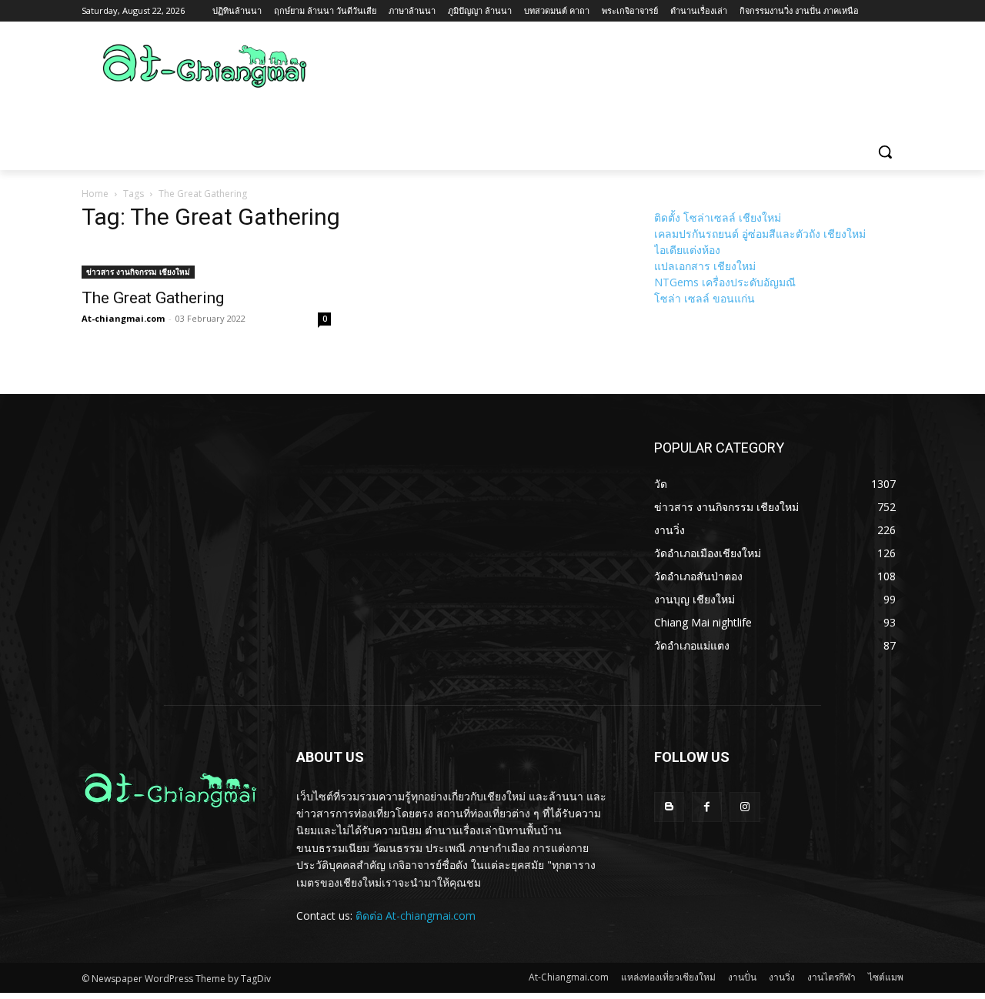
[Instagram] (745, 807)
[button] (884, 151)
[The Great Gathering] (206, 262)
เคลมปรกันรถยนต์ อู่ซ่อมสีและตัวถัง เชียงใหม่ (760, 233)
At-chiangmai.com (123, 318)
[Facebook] (707, 807)
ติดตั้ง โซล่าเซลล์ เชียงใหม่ (717, 217)
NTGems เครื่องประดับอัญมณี (725, 282)
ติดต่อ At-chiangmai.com (416, 915)
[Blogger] (669, 807)
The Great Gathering (153, 298)
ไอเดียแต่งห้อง (687, 249)
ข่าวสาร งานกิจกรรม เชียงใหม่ (138, 271)
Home (95, 193)
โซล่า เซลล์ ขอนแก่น (704, 298)
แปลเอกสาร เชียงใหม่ (705, 266)
